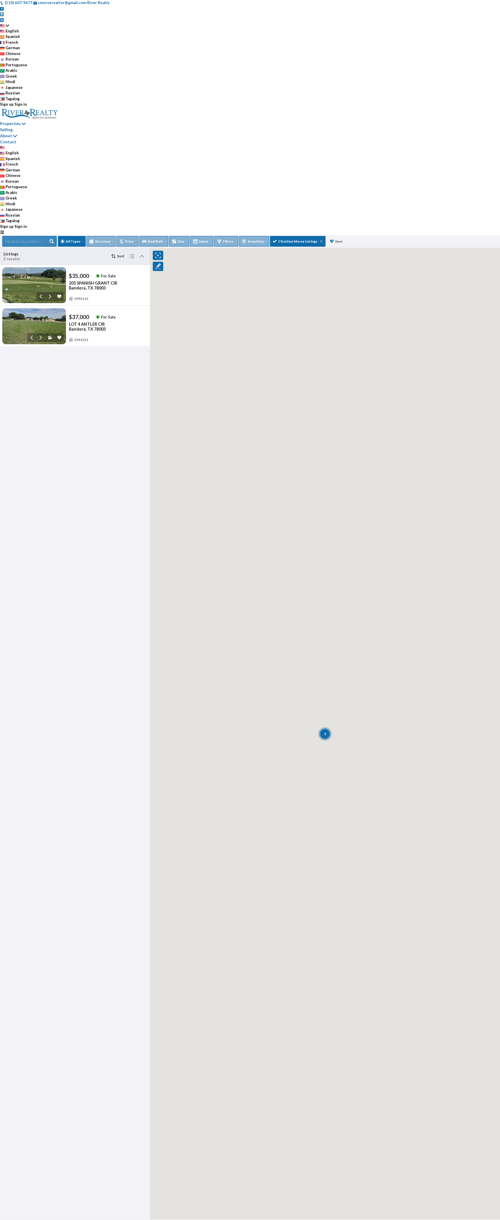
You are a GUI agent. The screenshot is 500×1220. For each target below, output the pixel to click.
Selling (6, 129)
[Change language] (4, 25)
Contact (8, 141)
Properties (10, 123)
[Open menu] (2, 232)
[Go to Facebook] (2, 8)
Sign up (7, 104)
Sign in (20, 104)
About (6, 135)
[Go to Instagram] (2, 14)
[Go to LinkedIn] (2, 19)
